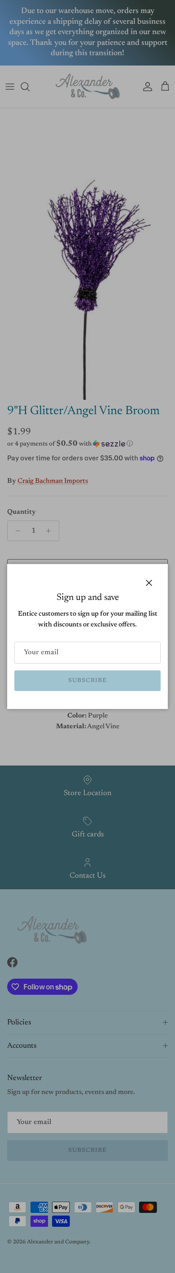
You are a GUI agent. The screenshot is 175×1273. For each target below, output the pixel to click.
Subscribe (87, 680)
